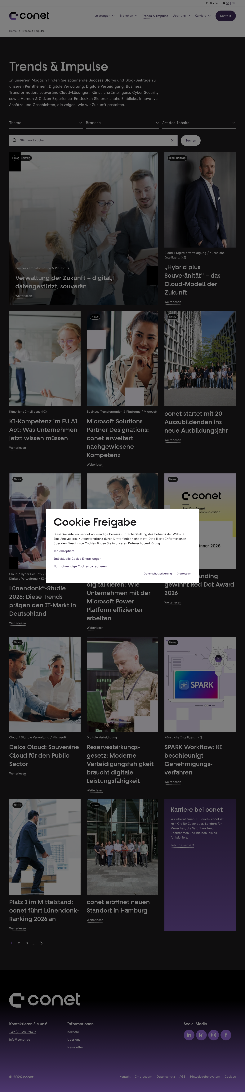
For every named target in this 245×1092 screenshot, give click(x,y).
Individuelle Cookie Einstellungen (77, 558)
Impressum (183, 573)
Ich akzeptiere (64, 551)
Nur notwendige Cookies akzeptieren (80, 566)
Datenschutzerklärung (158, 573)
